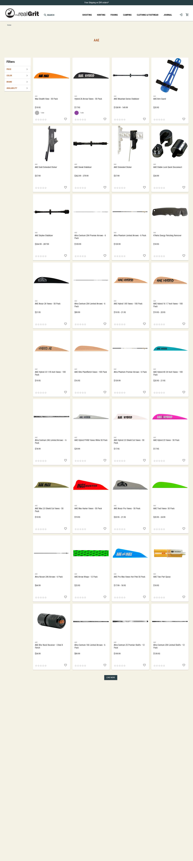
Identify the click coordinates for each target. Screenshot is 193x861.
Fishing (114, 15)
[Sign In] (181, 14)
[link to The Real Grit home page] (22, 13)
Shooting (87, 15)
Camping (127, 15)
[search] (45, 15)
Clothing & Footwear (147, 15)
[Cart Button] (187, 14)
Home (9, 25)
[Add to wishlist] (65, 119)
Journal (168, 15)
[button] (17, 69)
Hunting (101, 15)
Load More (110, 677)
